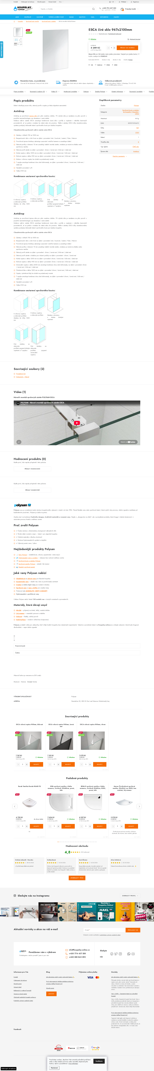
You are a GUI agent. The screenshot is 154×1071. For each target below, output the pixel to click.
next (139, 806)
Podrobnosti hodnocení (114, 34)
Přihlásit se (133, 930)
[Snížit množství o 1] (108, 47)
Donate (29, 682)
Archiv (51, 994)
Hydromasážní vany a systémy (28, 558)
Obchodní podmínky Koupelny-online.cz (25, 997)
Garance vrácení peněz (20, 994)
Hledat (93, 9)
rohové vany (31, 579)
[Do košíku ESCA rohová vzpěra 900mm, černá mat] (68, 764)
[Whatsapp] (128, 953)
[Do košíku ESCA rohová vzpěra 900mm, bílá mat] (36, 764)
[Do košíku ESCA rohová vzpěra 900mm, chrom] (99, 764)
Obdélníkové (20, 579)
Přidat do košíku (127, 48)
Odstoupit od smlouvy (8, 1068)
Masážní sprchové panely (27, 567)
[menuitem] (18, 17)
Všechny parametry (119, 156)
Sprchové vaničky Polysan (27, 564)
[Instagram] (120, 953)
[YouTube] (133, 953)
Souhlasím (99, 1061)
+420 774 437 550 (109, 8)
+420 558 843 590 (77, 957)
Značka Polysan (100, 92)
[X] (116, 953)
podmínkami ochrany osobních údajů (110, 935)
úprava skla (33, 116)
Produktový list (21, 374)
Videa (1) (54, 92)
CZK (112, 2)
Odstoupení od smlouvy (27, 2)
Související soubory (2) (37, 92)
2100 (137, 133)
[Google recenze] (95, 1048)
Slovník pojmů (41, 2)
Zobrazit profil (129, 896)
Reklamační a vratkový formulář (22, 990)
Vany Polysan (23, 555)
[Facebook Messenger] (124, 953)
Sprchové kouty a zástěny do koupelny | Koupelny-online (130, 112)
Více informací (73, 1064)
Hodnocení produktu (70, 92)
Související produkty (136, 92)
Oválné (18, 585)
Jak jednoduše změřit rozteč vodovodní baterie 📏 (60, 977)
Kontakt (16, 2)
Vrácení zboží (52, 2)
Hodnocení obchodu (77, 846)
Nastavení (54, 1068)
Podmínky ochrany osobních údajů (23, 1001)
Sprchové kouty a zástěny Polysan (29, 561)
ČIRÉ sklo (136, 147)
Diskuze (86, 92)
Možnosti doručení (135, 39)
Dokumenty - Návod (22, 377)
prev (15, 806)
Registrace (136, 2)
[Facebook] (111, 953)
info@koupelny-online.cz (79, 950)
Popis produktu (18, 92)
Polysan (130, 60)
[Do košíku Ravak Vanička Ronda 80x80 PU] (36, 826)
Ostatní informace (117, 92)
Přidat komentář (32, 490)
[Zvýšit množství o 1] (114, 47)
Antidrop (19, 111)
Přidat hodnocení (32, 469)
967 (137, 128)
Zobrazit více (77, 878)
